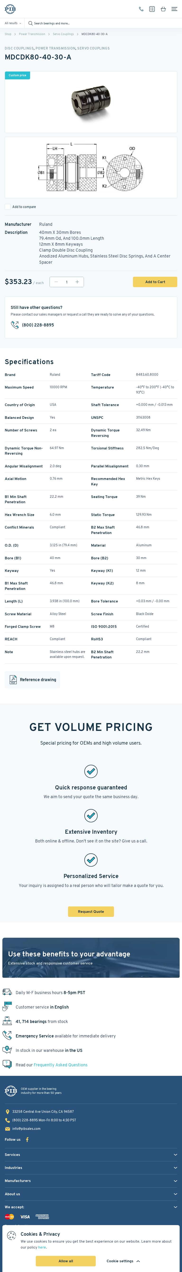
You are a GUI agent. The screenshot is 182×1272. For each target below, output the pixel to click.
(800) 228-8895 (141, 9)
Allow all (66, 1260)
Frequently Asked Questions (60, 1065)
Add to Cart (155, 281)
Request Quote (91, 911)
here (42, 1247)
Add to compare (24, 207)
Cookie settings (120, 1260)
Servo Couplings (63, 34)
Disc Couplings (19, 48)
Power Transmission (32, 34)
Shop (8, 34)
